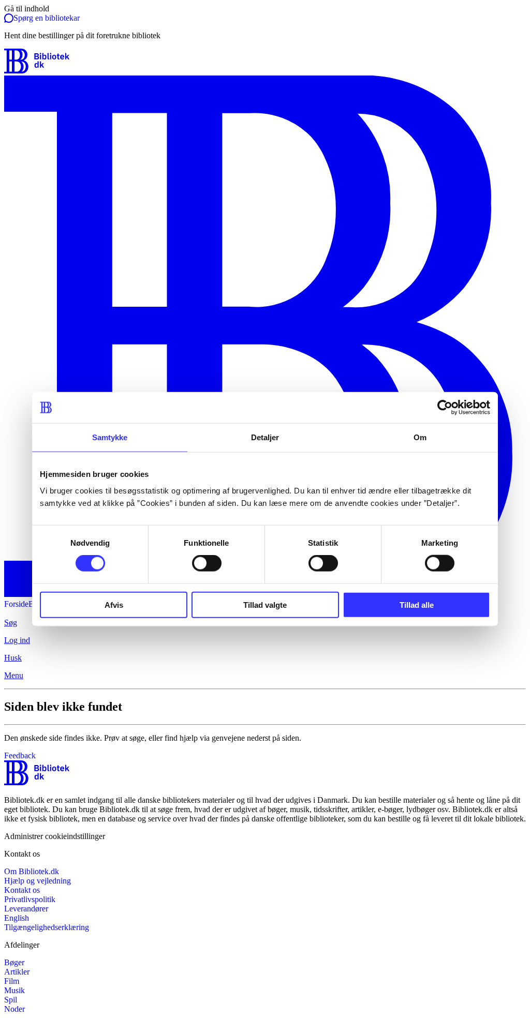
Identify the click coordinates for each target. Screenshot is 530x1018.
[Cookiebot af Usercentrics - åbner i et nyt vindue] (445, 407)
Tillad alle (417, 604)
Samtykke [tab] (110, 437)
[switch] (207, 563)
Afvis (114, 604)
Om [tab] (420, 437)
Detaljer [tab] (265, 437)
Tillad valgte (265, 604)
